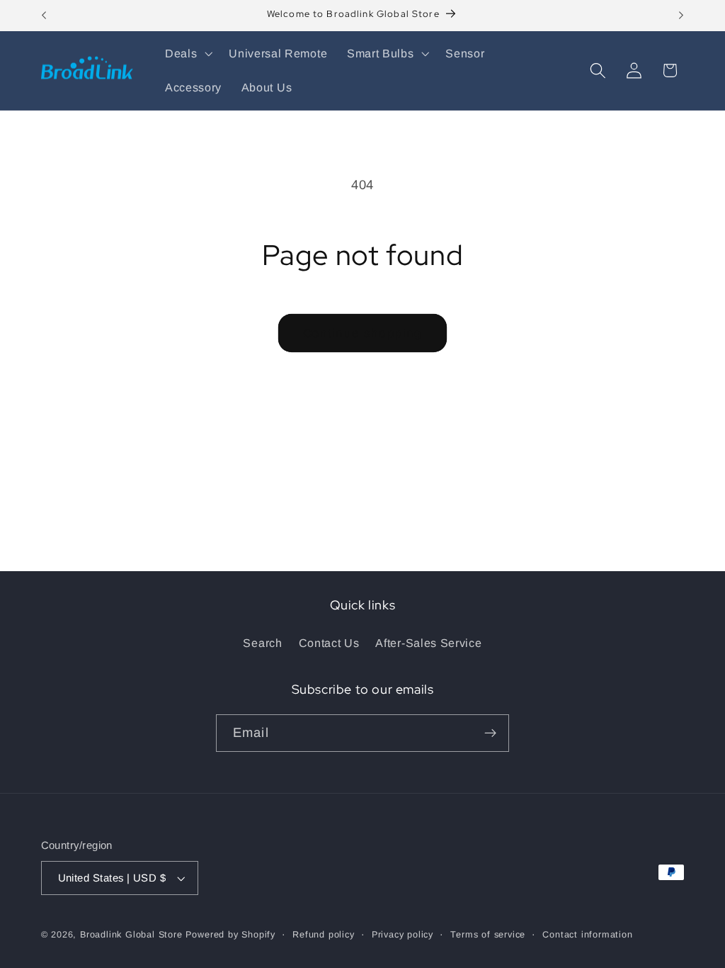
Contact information (587, 935)
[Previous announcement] (43, 15)
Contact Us (329, 642)
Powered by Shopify (230, 935)
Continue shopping (363, 333)
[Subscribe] (490, 733)
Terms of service (487, 935)
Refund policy (323, 935)
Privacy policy (402, 935)
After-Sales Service (428, 642)
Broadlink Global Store (131, 935)
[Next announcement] (681, 15)
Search (262, 642)
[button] (187, 54)
